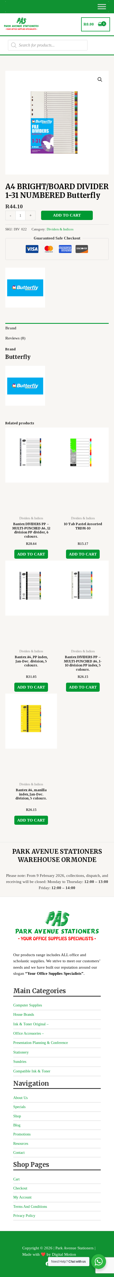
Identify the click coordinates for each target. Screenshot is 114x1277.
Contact (19, 1153)
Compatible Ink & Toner (31, 1071)
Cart (16, 1179)
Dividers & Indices (60, 229)
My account (22, 1197)
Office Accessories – (28, 1033)
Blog (16, 1125)
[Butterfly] (25, 288)
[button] (100, 79)
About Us (20, 1098)
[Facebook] (48, 1264)
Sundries (19, 1062)
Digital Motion (64, 1254)
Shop (17, 1116)
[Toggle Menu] (102, 6)
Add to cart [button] (31, 554)
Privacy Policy (24, 1216)
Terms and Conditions (30, 1207)
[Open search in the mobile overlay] (47, 45)
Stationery (21, 1052)
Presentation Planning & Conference (40, 1043)
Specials (19, 1107)
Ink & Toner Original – (31, 1024)
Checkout (20, 1188)
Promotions (21, 1134)
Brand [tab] (10, 328)
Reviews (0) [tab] (15, 338)
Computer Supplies (27, 1005)
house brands (23, 1015)
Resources (20, 1144)
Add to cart (67, 215)
